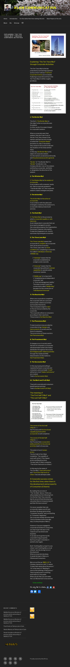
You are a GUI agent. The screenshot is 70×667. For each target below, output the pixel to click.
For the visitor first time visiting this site (32, 18)
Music (5, 23)
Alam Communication (35, 8)
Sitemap (16, 23)
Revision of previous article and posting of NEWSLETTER (12, 614)
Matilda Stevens (8, 612)
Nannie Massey (8, 629)
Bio (11, 23)
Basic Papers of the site (54, 18)
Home (5, 18)
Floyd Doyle (7, 626)
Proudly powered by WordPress (39, 659)
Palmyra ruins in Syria (18, 626)
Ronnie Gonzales (8, 632)
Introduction (13, 18)
